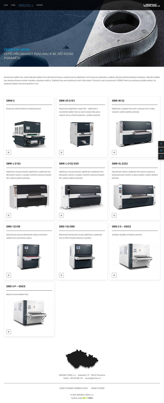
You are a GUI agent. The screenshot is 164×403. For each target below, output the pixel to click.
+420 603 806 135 (76, 378)
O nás (13, 5)
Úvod (6, 5)
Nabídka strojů (24, 5)
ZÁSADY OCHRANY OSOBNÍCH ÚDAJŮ (74, 388)
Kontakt (40, 5)
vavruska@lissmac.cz (93, 378)
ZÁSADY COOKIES (97, 388)
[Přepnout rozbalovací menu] (32, 5)
